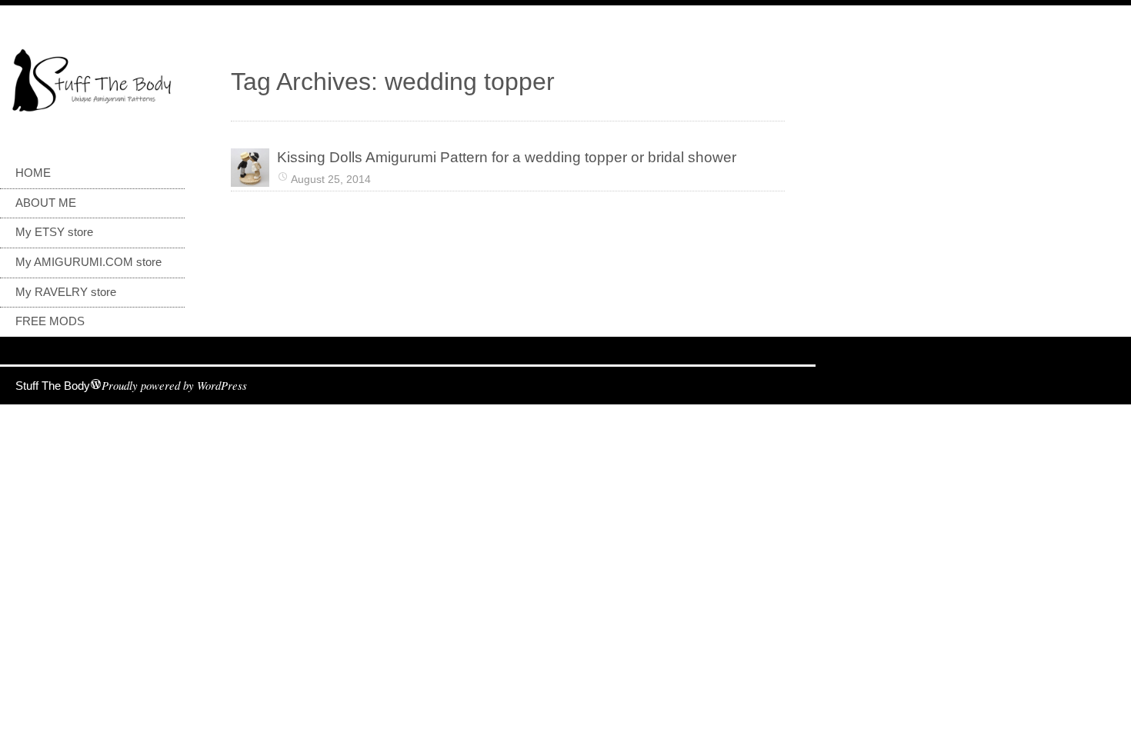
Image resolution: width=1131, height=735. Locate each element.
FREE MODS (50, 321)
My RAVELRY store (65, 292)
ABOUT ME (45, 203)
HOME (33, 173)
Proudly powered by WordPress (174, 385)
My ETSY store (54, 232)
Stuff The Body (52, 386)
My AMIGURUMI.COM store (88, 262)
